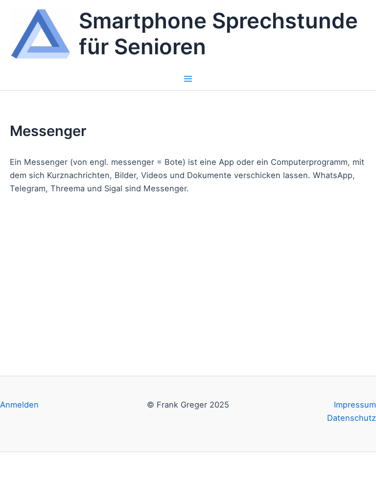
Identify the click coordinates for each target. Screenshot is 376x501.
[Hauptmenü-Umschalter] (188, 79)
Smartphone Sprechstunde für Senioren (218, 34)
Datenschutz (351, 418)
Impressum (355, 405)
